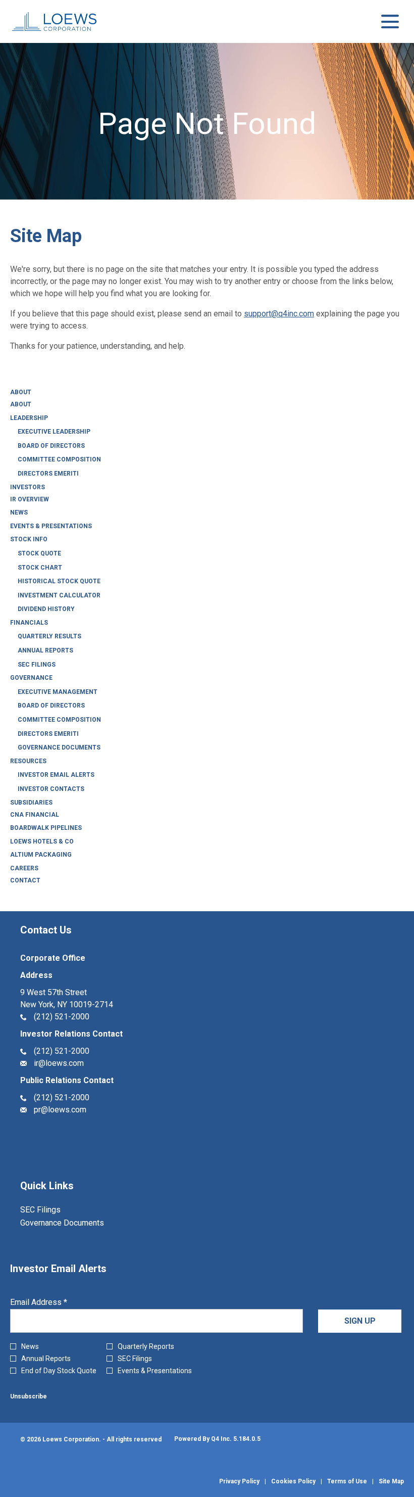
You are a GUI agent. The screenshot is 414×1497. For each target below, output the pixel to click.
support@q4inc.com (279, 313)
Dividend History (46, 609)
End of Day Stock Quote (58, 1370)
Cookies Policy (293, 1481)
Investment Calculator (59, 595)
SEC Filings (37, 664)
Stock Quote (39, 553)
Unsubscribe (28, 1396)
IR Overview (29, 499)
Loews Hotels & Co (42, 841)
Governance (31, 677)
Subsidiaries (31, 802)
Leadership (29, 418)
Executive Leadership (54, 431)
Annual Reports (45, 650)
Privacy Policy (239, 1481)
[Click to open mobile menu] (390, 21)
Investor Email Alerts (56, 774)
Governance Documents (59, 747)
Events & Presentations (51, 526)
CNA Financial (34, 814)
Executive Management (57, 691)
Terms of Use (347, 1481)
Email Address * (54, 1302)
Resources (28, 761)
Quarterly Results (49, 636)
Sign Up (360, 1321)
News (19, 512)
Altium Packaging (41, 854)
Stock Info (28, 539)
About (20, 392)
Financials (29, 622)
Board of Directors (51, 445)
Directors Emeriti (48, 473)
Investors (27, 487)
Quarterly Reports (146, 1346)
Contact (25, 880)
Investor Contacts (51, 788)
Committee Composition (59, 459)
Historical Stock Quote (59, 581)
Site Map (391, 1481)
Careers (24, 868)
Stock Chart (40, 567)
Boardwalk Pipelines (46, 827)
